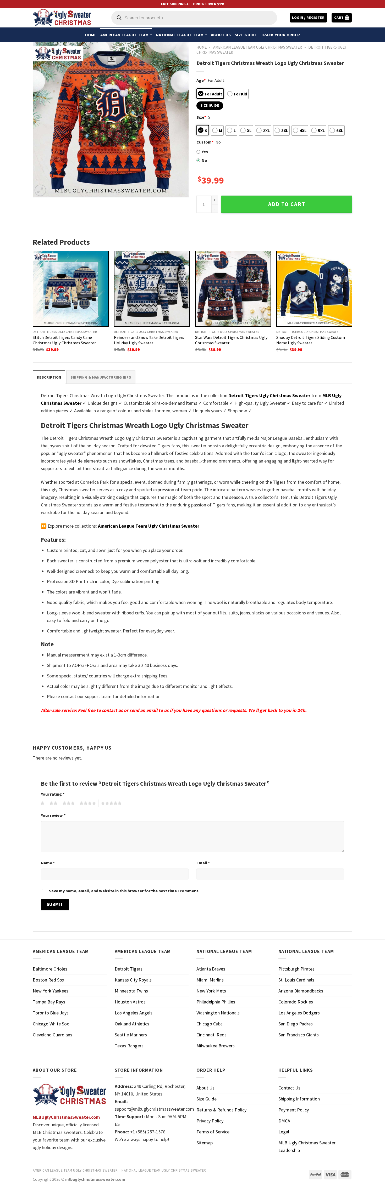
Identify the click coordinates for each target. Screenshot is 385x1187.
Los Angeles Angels (133, 1013)
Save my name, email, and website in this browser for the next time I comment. (124, 890)
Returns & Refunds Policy (221, 1110)
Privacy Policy (209, 1121)
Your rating (52, 794)
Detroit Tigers (128, 969)
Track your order (280, 34)
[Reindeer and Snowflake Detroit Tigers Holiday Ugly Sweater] (151, 288)
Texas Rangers (129, 1046)
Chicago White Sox (51, 1024)
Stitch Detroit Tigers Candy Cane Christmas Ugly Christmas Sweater (64, 340)
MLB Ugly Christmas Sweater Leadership (307, 1146)
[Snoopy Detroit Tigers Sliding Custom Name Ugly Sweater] (314, 288)
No (204, 160)
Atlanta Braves (210, 969)
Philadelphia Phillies (215, 1002)
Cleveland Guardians (52, 1035)
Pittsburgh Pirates (296, 969)
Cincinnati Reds (211, 1035)
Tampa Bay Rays (49, 1002)
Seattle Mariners (131, 1035)
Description (49, 377)
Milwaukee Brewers (215, 1046)
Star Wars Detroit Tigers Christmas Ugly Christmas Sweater (231, 340)
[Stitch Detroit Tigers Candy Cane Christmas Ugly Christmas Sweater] (70, 288)
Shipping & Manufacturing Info (100, 377)
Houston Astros (130, 1002)
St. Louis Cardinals (296, 980)
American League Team (124, 34)
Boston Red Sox (48, 980)
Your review (53, 815)
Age (201, 80)
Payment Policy (293, 1110)
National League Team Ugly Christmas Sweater (164, 1170)
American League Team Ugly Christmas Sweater (257, 47)
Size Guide (246, 34)
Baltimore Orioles (50, 969)
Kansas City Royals (133, 980)
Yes (205, 151)
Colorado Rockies (295, 1002)
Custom (204, 142)
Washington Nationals (218, 1013)
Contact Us (289, 1088)
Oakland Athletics (132, 1024)
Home (91, 34)
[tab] (49, 377)
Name (48, 862)
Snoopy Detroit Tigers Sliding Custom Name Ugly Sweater (310, 340)
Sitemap (204, 1143)
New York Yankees (50, 991)
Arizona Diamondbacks (300, 991)
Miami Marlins (210, 980)
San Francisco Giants (298, 1035)
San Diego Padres (295, 1024)
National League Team (180, 34)
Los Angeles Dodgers (299, 1013)
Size (201, 117)
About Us (221, 34)
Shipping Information (299, 1099)
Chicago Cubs (209, 1024)
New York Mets (211, 991)
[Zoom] (40, 190)
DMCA (284, 1121)
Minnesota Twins (131, 991)
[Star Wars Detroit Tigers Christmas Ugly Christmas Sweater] (233, 288)
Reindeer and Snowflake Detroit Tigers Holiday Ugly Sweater (149, 340)
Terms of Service (212, 1132)
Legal (283, 1132)
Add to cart (286, 204)
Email (203, 862)
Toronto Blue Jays (51, 1013)
